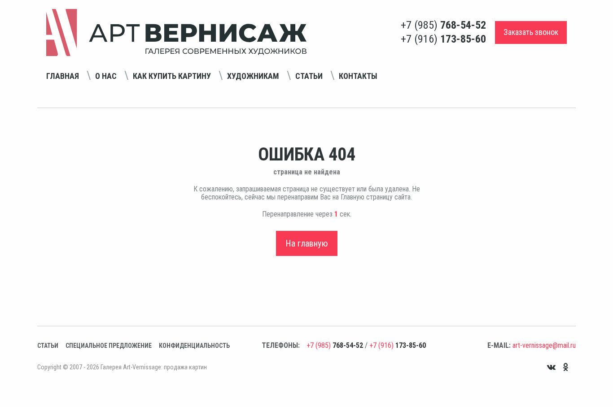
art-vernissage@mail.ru (544, 345)
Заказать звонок (531, 32)
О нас (106, 76)
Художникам (253, 76)
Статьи (309, 76)
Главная (62, 76)
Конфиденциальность (194, 345)
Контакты (358, 76)
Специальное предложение (109, 345)
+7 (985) (443, 25)
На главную (306, 243)
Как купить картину (172, 76)
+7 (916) (443, 39)
